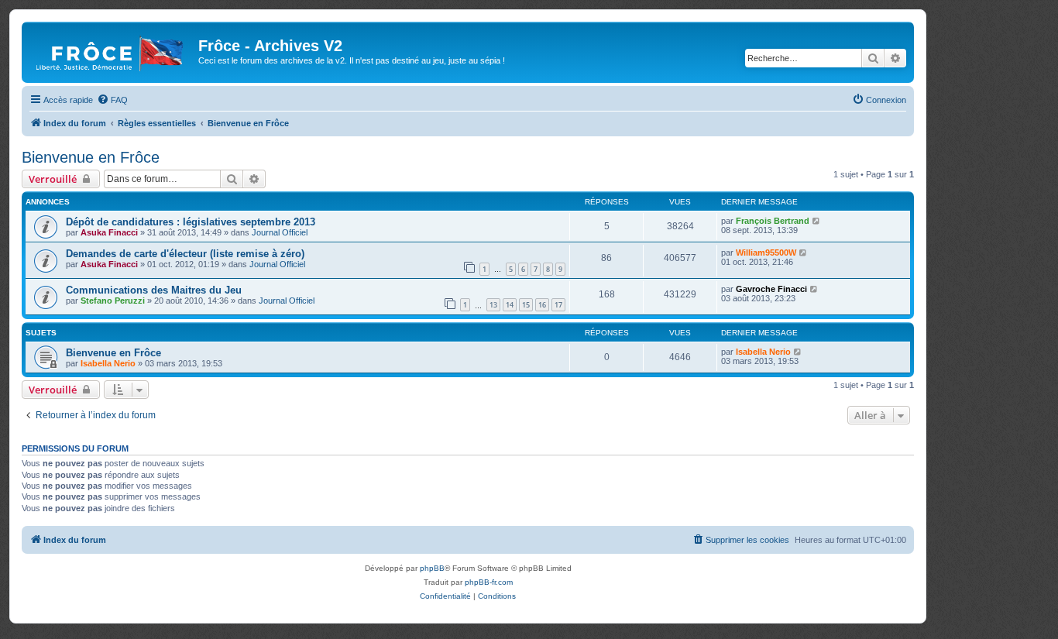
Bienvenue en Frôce (91, 157)
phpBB (432, 568)
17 (558, 305)
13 (493, 305)
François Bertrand (772, 220)
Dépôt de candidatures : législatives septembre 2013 (190, 222)
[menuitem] (112, 100)
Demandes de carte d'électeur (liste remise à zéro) (185, 253)
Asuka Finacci (109, 232)
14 (510, 305)
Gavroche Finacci (771, 289)
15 (526, 305)
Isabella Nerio (108, 363)
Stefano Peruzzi (113, 300)
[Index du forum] (112, 50)
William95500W (766, 252)
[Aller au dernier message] (817, 220)
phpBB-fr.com (489, 582)
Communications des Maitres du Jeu (154, 290)
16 (542, 305)
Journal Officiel (279, 232)
